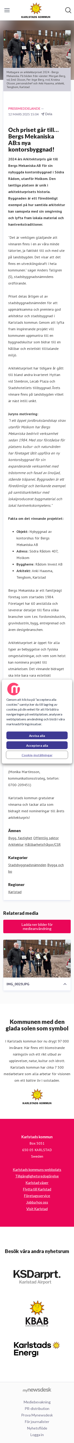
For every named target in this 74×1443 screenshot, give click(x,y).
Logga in (37, 1434)
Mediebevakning (37, 1402)
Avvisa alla (37, 735)
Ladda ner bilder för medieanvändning (37, 926)
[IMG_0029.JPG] (37, 959)
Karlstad (15, 891)
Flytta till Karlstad (37, 1189)
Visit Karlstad (37, 1208)
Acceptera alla (37, 745)
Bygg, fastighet (20, 838)
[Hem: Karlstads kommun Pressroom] (35, 10)
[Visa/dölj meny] (7, 10)
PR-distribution (37, 1408)
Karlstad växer (37, 1182)
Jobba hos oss (37, 1202)
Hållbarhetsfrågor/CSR (43, 844)
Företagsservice (37, 1195)
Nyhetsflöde (37, 1428)
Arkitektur (16, 844)
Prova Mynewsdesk (37, 1415)
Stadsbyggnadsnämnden (27, 865)
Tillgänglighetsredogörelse (37, 1176)
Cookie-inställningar (37, 755)
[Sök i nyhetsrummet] (68, 10)
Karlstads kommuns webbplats (37, 1169)
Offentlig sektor (46, 838)
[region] (37, 721)
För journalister (37, 1421)
